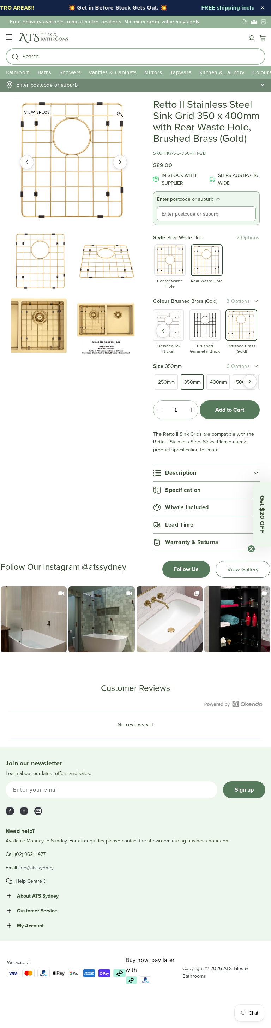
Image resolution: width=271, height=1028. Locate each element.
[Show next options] (250, 381)
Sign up (244, 790)
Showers (70, 72)
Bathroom (18, 72)
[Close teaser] (251, 548)
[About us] (254, 22)
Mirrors (153, 72)
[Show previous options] (163, 331)
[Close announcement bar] (262, 8)
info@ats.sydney (36, 867)
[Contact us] (244, 22)
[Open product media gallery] (120, 114)
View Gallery (243, 569)
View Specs (37, 112)
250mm (166, 382)
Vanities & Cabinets (113, 72)
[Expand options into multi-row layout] (256, 301)
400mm (218, 382)
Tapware (181, 72)
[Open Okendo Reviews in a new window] (233, 703)
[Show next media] (120, 162)
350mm (192, 382)
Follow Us (186, 569)
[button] (8, 38)
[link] (34, 619)
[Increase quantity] (191, 410)
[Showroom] (263, 22)
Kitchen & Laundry (222, 72)
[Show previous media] (27, 162)
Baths (45, 72)
